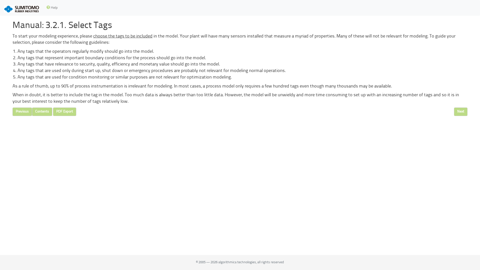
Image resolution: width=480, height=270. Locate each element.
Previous (22, 112)
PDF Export (64, 112)
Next (460, 112)
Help (54, 8)
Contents (42, 112)
